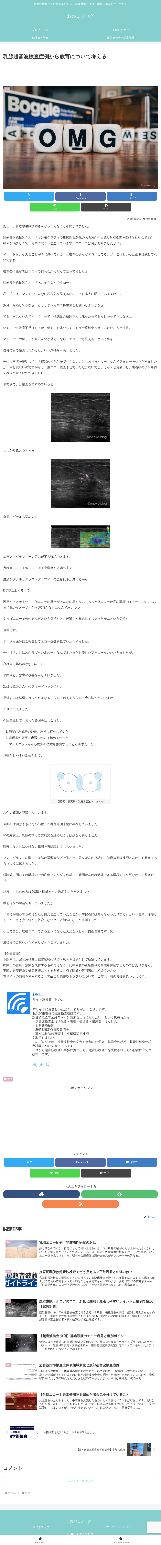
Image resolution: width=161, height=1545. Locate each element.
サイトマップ (41, 1527)
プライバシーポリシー (120, 1527)
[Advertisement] (80, 71)
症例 (9, 1079)
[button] (106, 207)
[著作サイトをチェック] (34, 1064)
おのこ (38, 994)
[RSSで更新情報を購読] (47, 1064)
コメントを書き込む (80, 1480)
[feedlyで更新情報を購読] (41, 1064)
